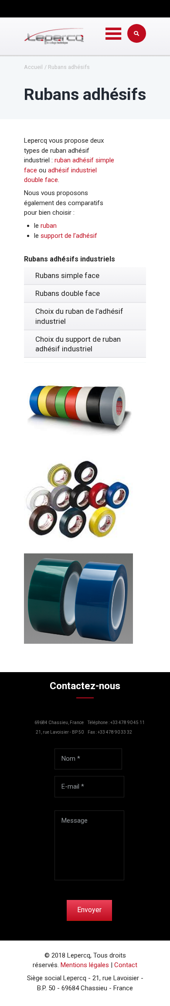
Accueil (33, 67)
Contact (125, 965)
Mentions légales (85, 965)
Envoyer (89, 910)
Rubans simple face (67, 275)
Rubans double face (67, 293)
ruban (49, 226)
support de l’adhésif (69, 236)
